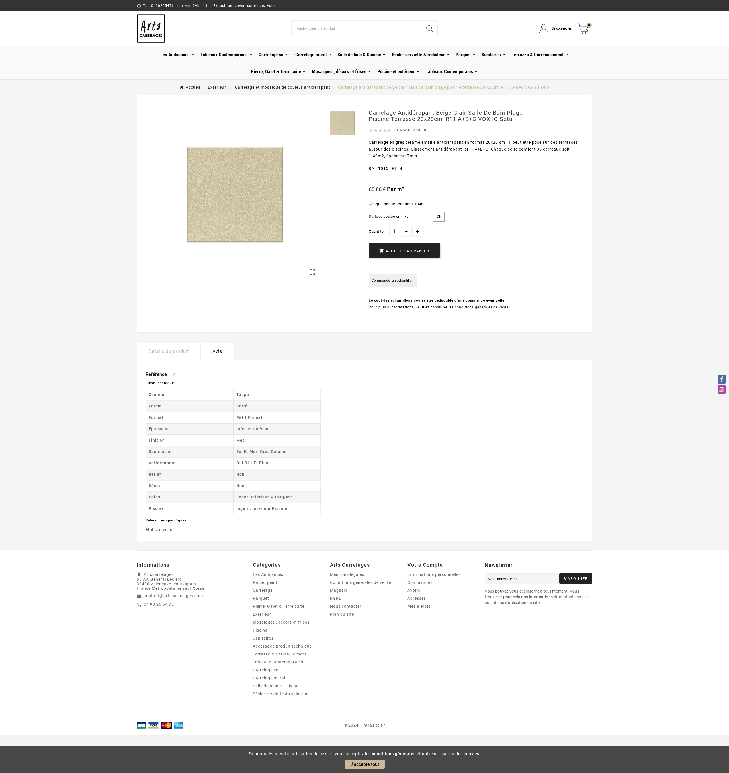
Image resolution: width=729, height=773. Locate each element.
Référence (157, 374)
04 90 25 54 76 (159, 604)
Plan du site (342, 614)
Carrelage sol (266, 670)
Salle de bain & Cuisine (275, 686)
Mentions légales (347, 574)
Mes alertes (419, 606)
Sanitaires (263, 638)
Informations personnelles (434, 574)
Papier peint (265, 582)
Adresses (416, 598)
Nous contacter (345, 606)
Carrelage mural (269, 678)
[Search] (429, 28)
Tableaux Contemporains (278, 662)
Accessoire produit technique (282, 646)
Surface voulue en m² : (388, 216)
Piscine (260, 630)
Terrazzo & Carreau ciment (280, 654)
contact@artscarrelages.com (173, 595)
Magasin (338, 590)
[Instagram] (722, 389)
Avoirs (413, 590)
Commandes (420, 582)
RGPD (336, 598)
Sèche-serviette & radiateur (280, 694)
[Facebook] (722, 379)
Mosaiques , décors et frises (281, 622)
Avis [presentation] (217, 351)
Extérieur (262, 614)
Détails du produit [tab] (168, 351)
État (150, 529)
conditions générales (394, 753)
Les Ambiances (268, 574)
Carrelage (263, 590)
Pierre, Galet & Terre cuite (278, 606)
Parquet (261, 598)
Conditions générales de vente (360, 582)
